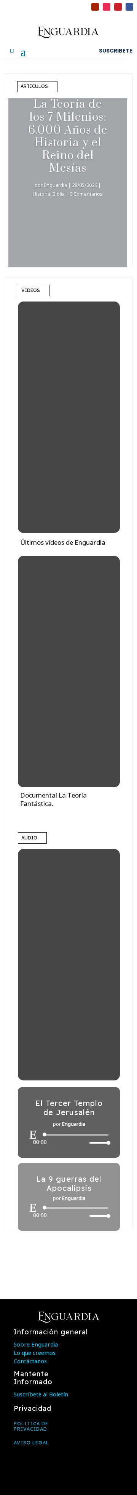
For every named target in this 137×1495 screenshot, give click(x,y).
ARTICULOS (34, 86)
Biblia (59, 193)
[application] (69, 1138)
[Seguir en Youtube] (95, 7)
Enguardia (55, 185)
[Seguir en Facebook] (129, 7)
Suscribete (115, 50)
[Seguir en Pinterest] (118, 7)
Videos (30, 290)
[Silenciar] (83, 1142)
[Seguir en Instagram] (106, 7)
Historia (41, 193)
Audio (29, 838)
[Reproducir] (33, 1134)
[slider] (97, 1142)
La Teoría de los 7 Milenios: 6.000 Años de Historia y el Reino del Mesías (67, 136)
